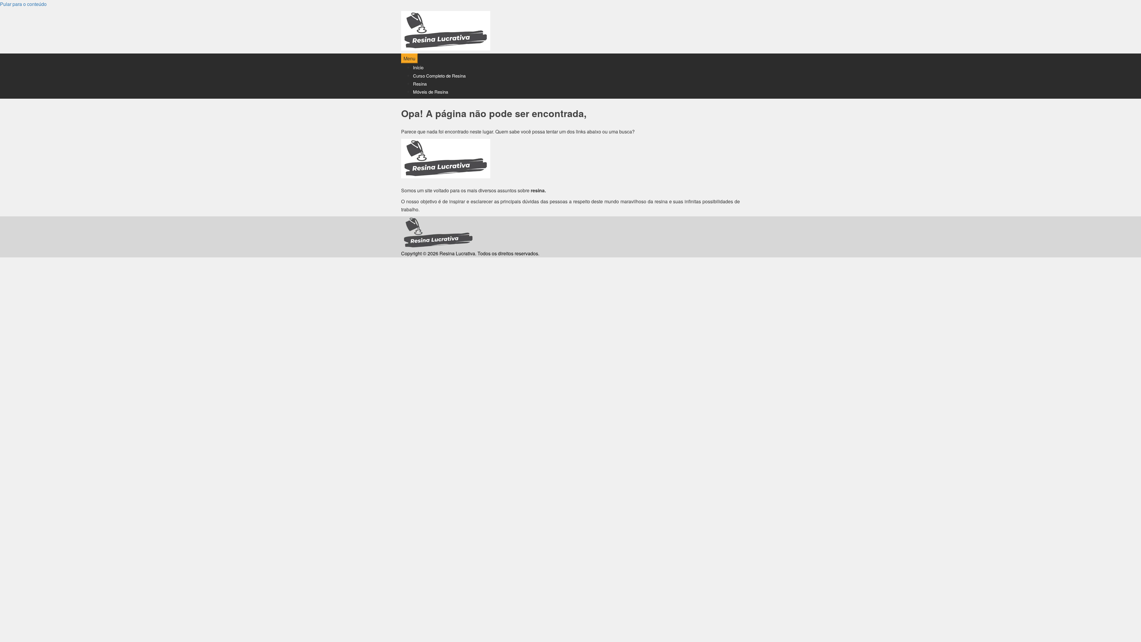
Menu (409, 58)
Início (418, 67)
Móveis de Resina (430, 92)
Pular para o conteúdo (23, 4)
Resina (420, 84)
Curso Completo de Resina (439, 76)
